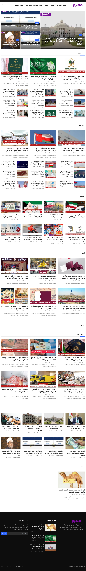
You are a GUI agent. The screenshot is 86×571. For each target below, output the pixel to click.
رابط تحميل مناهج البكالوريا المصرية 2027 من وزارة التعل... (54, 452)
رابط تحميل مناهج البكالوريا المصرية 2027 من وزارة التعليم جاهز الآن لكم (22, 27)
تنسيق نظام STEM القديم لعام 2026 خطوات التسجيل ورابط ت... (10, 44)
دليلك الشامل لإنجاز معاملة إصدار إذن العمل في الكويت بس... (76, 239)
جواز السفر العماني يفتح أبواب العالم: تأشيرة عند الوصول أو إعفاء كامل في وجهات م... (9, 173)
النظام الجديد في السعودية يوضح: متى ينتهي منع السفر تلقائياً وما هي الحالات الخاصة (66, 113)
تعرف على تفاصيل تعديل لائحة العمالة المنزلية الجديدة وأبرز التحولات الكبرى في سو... (9, 102)
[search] (2, 5)
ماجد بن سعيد (82, 152)
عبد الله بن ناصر (82, 430)
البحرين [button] (36, 5)
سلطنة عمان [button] (29, 5)
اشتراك (4, 533)
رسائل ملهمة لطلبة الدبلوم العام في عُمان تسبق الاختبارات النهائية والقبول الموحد (37, 173)
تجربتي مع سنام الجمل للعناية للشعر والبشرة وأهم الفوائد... (72, 491)
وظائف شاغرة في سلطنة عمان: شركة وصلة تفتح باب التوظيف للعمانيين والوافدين (8, 163)
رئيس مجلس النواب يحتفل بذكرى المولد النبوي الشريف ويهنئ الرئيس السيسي (37, 547)
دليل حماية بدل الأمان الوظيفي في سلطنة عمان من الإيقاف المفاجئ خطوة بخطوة (37, 184)
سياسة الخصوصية (18, 566)
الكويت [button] (46, 5)
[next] (82, 29)
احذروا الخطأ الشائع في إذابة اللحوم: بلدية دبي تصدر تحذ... (15, 390)
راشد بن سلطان (82, 219)
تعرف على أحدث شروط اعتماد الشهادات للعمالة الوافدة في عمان (67, 163)
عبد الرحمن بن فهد (81, 362)
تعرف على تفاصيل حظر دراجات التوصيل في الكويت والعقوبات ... (32, 238)
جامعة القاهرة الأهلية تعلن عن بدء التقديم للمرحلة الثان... (54, 427)
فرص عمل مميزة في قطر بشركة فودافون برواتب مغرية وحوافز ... (16, 277)
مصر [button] (22, 5)
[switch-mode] (2, 0)
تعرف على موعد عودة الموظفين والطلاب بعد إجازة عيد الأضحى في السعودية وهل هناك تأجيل (37, 92)
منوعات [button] (17, 5)
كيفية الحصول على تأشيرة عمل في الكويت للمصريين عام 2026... (32, 216)
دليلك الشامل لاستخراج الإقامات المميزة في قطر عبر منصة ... (44, 277)
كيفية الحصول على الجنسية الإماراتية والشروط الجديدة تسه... (73, 358)
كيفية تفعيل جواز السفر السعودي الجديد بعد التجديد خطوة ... (15, 77)
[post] (62, 30)
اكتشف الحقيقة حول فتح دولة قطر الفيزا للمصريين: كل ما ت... (43, 307)
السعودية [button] (59, 5)
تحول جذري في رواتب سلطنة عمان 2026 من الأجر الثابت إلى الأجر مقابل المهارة (37, 163)
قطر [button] (41, 5)
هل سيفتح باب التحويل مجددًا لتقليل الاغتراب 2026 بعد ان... (11, 427)
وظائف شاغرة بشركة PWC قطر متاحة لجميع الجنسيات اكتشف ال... (72, 277)
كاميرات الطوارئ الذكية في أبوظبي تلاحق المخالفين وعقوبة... (44, 390)
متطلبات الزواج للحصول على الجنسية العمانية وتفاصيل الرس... (15, 149)
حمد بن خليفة (82, 280)
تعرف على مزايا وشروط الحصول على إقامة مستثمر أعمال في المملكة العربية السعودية (66, 92)
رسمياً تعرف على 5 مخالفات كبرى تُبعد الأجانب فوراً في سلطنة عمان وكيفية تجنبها (66, 183)
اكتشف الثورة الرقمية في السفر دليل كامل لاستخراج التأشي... (76, 216)
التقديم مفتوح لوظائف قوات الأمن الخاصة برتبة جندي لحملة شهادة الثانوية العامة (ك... (37, 113)
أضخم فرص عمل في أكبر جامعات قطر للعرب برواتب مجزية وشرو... (73, 307)
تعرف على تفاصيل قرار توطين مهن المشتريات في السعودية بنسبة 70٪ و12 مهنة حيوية (8, 113)
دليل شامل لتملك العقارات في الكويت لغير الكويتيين (54, 216)
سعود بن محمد (82, 81)
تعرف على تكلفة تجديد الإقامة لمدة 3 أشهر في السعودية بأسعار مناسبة (37, 537)
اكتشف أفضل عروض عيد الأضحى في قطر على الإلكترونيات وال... (14, 307)
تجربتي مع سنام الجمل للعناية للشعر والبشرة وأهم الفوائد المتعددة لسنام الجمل (38, 527)
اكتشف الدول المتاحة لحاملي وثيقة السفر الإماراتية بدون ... (15, 358)
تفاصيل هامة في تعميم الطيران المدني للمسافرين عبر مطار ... (11, 238)
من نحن (3, 566)
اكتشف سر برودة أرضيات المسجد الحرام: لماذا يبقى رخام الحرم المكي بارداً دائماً (66, 101)
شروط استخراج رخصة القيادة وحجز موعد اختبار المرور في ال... (10, 216)
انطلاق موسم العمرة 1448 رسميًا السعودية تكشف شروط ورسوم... (73, 77)
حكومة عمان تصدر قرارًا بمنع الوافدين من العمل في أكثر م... (45, 149)
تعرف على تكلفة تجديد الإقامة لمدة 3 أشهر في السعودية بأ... (43, 77)
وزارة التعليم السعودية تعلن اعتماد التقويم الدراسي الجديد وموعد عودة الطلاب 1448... (8, 92)
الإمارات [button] (52, 5)
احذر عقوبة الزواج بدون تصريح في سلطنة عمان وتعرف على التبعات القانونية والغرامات (8, 184)
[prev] (43, 29)
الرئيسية (65, 5)
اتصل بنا (9, 566)
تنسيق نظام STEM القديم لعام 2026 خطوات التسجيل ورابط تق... (11, 453)
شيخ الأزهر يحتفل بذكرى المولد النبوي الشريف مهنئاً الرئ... (33, 452)
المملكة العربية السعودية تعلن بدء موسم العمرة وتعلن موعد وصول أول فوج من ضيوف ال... (37, 102)
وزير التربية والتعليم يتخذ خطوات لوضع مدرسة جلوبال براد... (75, 427)
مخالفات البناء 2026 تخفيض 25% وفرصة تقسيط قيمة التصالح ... (33, 428)
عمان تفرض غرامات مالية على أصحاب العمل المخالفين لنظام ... (73, 149)
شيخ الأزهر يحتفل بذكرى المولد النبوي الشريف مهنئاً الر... (31, 44)
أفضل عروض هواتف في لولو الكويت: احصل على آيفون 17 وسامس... (55, 239)
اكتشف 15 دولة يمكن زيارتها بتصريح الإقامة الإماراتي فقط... (43, 358)
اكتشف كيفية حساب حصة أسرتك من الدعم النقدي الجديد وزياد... (76, 453)
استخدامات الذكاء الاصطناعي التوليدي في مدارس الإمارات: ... (74, 390)
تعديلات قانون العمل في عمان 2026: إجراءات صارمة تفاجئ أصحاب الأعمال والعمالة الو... (66, 173)
